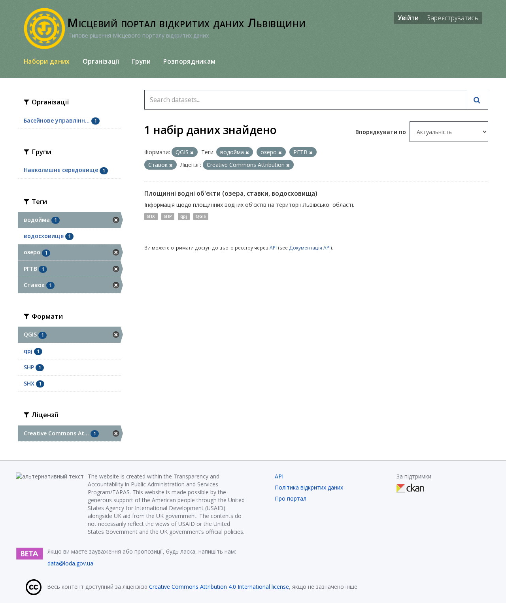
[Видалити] (192, 152)
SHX (151, 216)
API (273, 247)
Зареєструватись (453, 17)
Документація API (309, 247)
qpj (183, 216)
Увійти (408, 17)
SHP (168, 216)
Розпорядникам (189, 61)
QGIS (201, 216)
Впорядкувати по (381, 132)
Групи (141, 61)
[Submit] (477, 100)
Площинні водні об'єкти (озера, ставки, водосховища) (230, 193)
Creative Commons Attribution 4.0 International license (219, 586)
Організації (101, 61)
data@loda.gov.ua (70, 563)
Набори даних (47, 61)
